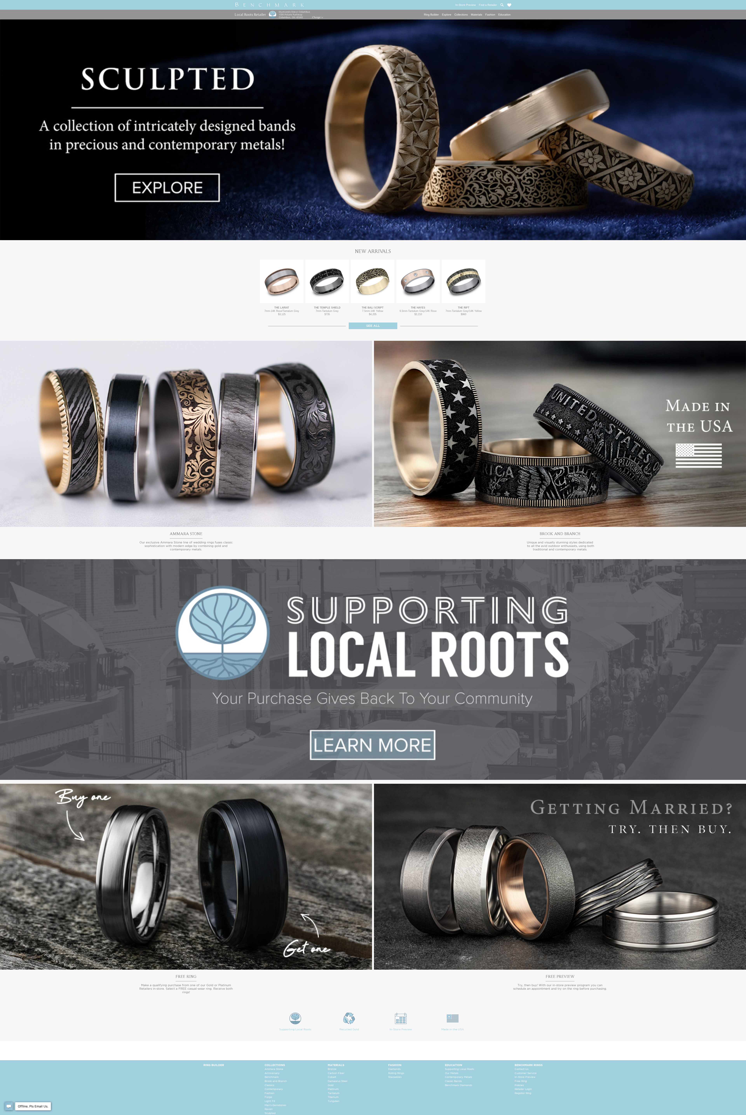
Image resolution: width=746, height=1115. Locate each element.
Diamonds (394, 1069)
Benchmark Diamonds (458, 1085)
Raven (269, 1109)
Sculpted (270, 1113)
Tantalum (333, 1093)
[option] (281, 288)
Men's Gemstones (275, 1105)
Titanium (333, 1097)
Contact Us (521, 1069)
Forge (268, 1097)
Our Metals (451, 1073)
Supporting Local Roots (295, 1029)
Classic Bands (453, 1081)
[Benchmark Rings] (270, 5)
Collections (461, 14)
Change (316, 17)
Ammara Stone (274, 1069)
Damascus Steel (337, 1081)
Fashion (490, 14)
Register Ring (523, 1093)
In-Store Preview (401, 1029)
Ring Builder (431, 14)
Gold (331, 1085)
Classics (269, 1085)
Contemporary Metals (458, 1077)
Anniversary (272, 1073)
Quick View (281, 299)
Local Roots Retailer (250, 14)
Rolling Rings (396, 1073)
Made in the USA (452, 1029)
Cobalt (332, 1077)
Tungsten (333, 1101)
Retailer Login (523, 1089)
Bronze (332, 1069)
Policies (519, 1085)
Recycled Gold (349, 1029)
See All (373, 325)
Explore (446, 14)
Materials (476, 14)
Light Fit (270, 1101)
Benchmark (272, 1077)
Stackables (395, 1077)
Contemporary (274, 1089)
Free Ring (521, 1081)
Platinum (333, 1089)
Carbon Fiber (336, 1073)
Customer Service (526, 1073)
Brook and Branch (276, 1081)
